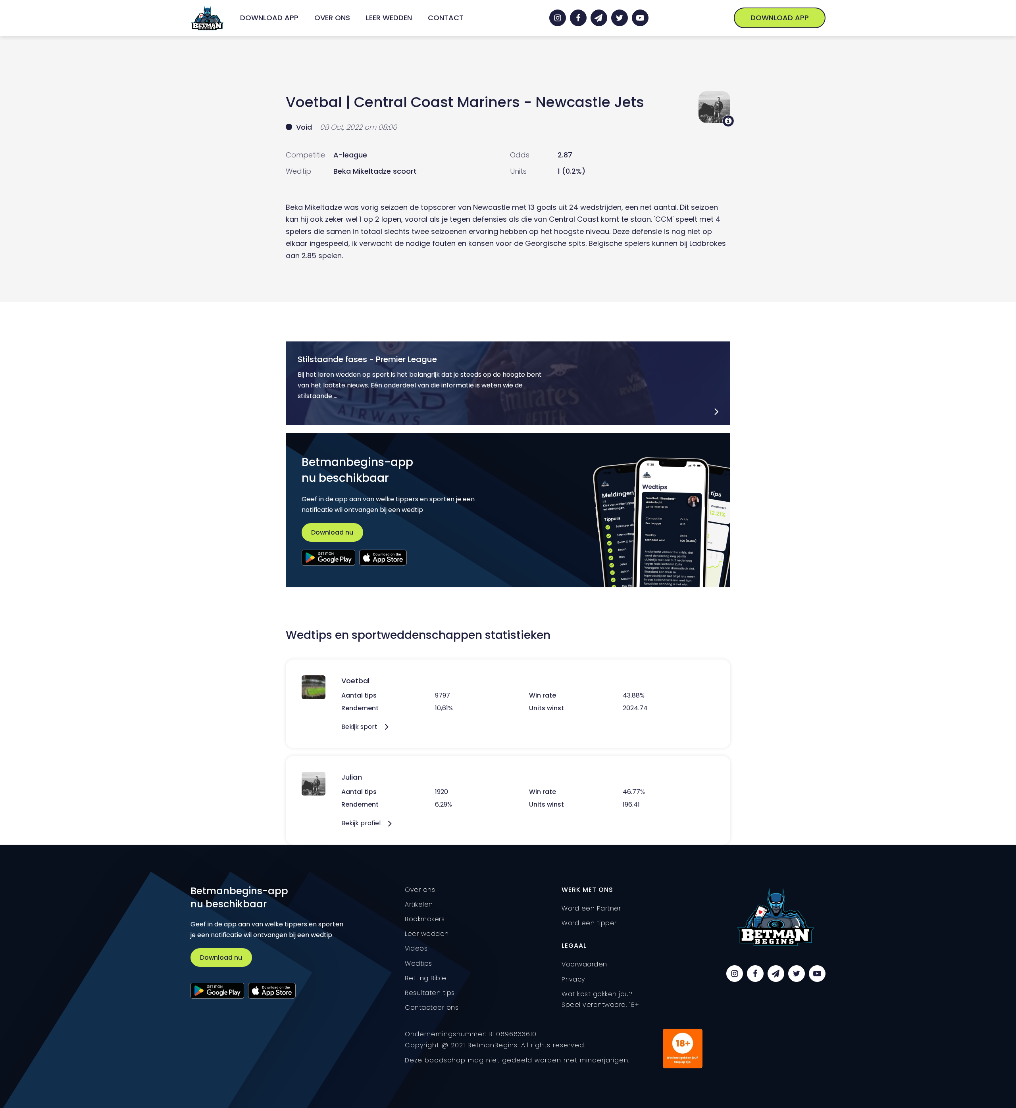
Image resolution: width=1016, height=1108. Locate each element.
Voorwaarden (584, 964)
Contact (446, 18)
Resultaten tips (430, 992)
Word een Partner (591, 908)
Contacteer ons (431, 1007)
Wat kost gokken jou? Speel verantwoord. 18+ (600, 999)
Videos (416, 948)
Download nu (332, 532)
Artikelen (419, 904)
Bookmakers (424, 919)
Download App (269, 18)
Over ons (332, 18)
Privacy (573, 979)
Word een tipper (589, 923)
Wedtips (418, 963)
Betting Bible (425, 978)
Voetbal (314, 102)
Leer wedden (389, 18)
